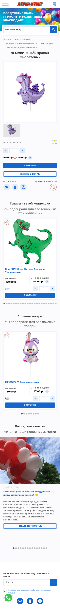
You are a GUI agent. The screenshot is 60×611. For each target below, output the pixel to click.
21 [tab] (51, 303)
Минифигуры (47, 43)
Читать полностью (30, 526)
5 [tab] (13, 303)
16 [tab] (39, 303)
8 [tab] (21, 303)
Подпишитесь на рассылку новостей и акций (26, 575)
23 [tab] (55, 303)
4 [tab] (11, 303)
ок (53, 582)
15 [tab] (37, 303)
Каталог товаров (22, 39)
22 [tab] (53, 303)
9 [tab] (23, 303)
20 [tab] (49, 303)
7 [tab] (18, 303)
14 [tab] (35, 303)
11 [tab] (27, 303)
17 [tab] (41, 303)
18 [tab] (44, 303)
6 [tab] (16, 303)
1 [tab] (4, 303)
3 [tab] (9, 303)
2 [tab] (7, 303)
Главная (7, 39)
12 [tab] (30, 303)
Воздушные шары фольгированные (21, 43)
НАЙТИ (53, 29)
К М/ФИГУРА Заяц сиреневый (22, 382)
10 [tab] (25, 303)
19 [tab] (46, 303)
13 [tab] (32, 303)
